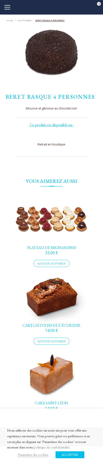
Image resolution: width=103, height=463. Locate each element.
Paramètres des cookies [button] (33, 454)
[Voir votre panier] (96, 6)
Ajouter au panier (51, 263)
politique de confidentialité (51, 447)
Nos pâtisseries (24, 20)
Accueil (10, 20)
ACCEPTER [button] (70, 455)
